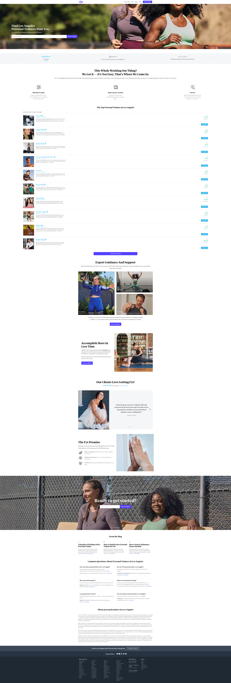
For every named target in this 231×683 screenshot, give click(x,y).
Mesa (105, 663)
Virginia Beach (119, 677)
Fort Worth (94, 664)
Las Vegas (94, 673)
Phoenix (105, 677)
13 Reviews (43, 117)
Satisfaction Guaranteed (193, 99)
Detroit (93, 662)
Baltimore (81, 666)
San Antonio (119, 666)
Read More (91, 553)
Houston (93, 667)
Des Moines (94, 661)
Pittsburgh (118, 661)
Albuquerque (82, 661)
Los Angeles (39, 112)
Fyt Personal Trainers (27, 112)
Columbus (81, 675)
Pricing (142, 662)
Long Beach (94, 675)
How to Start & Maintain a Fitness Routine (139, 545)
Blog (142, 669)
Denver (80, 678)
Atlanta (80, 663)
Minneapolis (106, 667)
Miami (105, 664)
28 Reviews (43, 226)
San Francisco (119, 668)
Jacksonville (94, 670)
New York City (107, 670)
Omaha (105, 673)
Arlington (81, 662)
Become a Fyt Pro (133, 648)
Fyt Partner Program (133, 671)
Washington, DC (119, 679)
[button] (17, 58)
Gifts (142, 663)
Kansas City (94, 672)
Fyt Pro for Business (133, 667)
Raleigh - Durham (120, 663)
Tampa (117, 673)
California (34, 112)
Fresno (93, 666)
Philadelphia (106, 676)
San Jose (118, 670)
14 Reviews (43, 144)
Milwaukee (106, 666)
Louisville (94, 677)
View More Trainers (115, 253)
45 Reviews (43, 240)
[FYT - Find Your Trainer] (81, 1)
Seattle (117, 671)
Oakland (106, 671)
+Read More (62, 121)
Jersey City (94, 671)
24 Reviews (43, 158)
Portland (118, 662)
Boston (80, 667)
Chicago (81, 671)
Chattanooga (82, 670)
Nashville (106, 668)
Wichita (118, 680)
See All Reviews (124, 386)
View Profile (204, 124)
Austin (80, 665)
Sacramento (118, 664)
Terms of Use (144, 667)
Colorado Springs (82, 674)
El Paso (93, 663)
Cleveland (81, 672)
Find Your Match (72, 36)
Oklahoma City (107, 672)
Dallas (80, 676)
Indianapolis (94, 668)
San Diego (118, 667)
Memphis (106, 662)
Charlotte (81, 669)
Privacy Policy (144, 666)
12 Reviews (43, 130)
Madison (106, 661)
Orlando (105, 675)
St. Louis (118, 672)
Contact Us (143, 665)
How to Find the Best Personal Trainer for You (115, 545)
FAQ (142, 661)
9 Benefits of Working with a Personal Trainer (89, 545)
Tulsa (117, 676)
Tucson (117, 675)
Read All (46, 60)
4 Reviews (43, 199)
